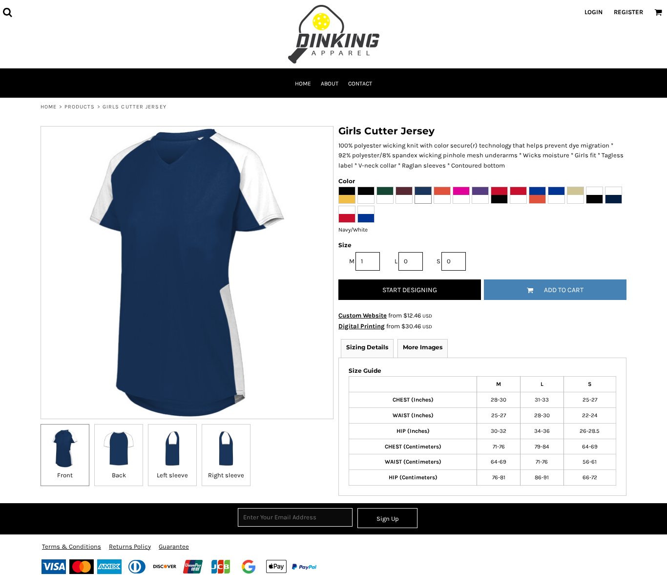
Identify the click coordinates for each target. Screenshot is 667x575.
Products (79, 107)
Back (119, 475)
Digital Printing (361, 326)
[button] (7, 12)
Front (65, 475)
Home (49, 107)
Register (628, 12)
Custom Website (362, 315)
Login (593, 12)
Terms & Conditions (71, 546)
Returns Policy (130, 546)
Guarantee (174, 546)
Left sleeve (172, 475)
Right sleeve (226, 475)
